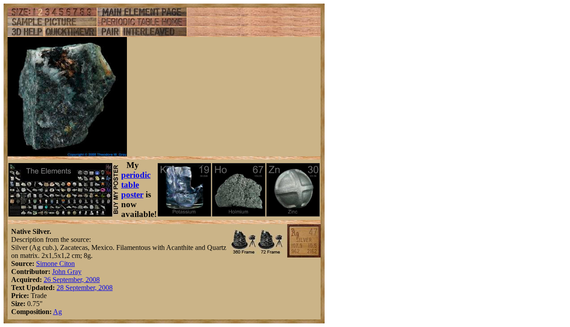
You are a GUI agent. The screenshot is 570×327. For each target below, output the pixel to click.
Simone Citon (55, 263)
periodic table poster (136, 184)
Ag (57, 311)
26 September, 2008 (72, 279)
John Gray (66, 271)
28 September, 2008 (85, 287)
